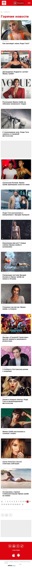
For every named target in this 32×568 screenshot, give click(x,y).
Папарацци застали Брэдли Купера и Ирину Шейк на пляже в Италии (14, 277)
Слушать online (20, 3)
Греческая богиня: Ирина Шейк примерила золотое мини (16, 183)
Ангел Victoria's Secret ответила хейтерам (12, 462)
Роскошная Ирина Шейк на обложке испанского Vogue (14, 103)
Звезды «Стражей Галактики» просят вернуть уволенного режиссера (15, 339)
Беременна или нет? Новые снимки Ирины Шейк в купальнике (14, 245)
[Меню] (29, 3)
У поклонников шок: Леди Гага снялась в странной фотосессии (15, 134)
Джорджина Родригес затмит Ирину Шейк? (15, 72)
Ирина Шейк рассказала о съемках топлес (13, 432)
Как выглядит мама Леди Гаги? (15, 43)
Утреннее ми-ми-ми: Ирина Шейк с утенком (14, 308)
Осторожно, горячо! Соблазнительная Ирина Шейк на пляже (15, 493)
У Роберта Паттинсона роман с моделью (15, 370)
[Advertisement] (16, 149)
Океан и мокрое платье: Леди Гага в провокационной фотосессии (15, 401)
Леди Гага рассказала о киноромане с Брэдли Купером (15, 214)
